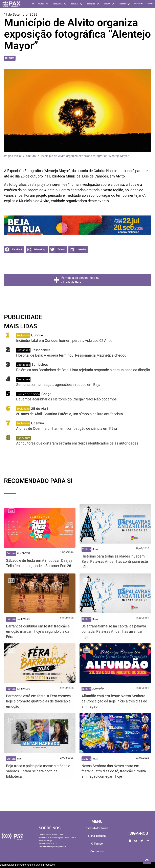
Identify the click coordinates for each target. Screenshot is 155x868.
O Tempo (97, 843)
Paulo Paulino (27, 864)
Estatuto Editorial (97, 828)
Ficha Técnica (97, 835)
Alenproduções (46, 864)
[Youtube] (135, 840)
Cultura (10, 58)
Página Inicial (12, 155)
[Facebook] (130, 840)
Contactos (97, 851)
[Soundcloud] (147, 840)
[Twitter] (141, 840)
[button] (14, 249)
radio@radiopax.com (56, 847)
